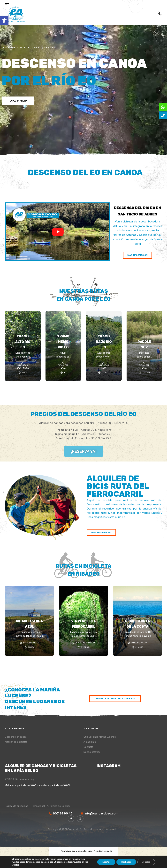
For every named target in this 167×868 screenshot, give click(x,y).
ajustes (15, 864)
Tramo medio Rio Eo (63, 341)
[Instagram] (80, 818)
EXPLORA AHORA (19, 145)
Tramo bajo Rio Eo (104, 341)
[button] (4, 20)
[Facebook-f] (71, 818)
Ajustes (146, 861)
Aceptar (106, 861)
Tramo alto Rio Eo (22, 341)
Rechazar (126, 861)
